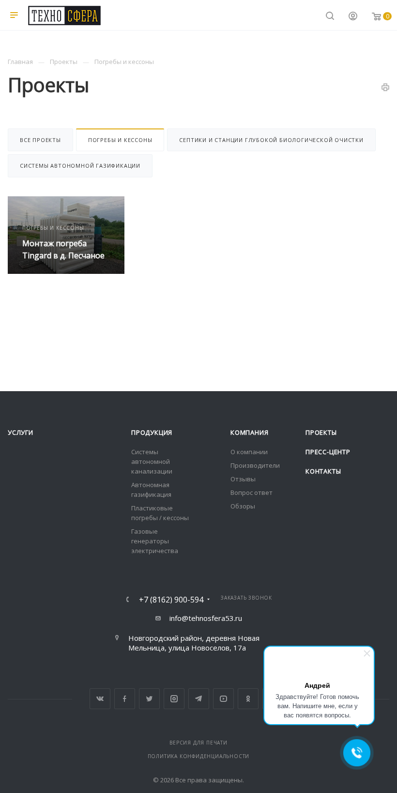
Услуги (20, 432)
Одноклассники (248, 698)
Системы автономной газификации (80, 165)
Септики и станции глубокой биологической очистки (271, 139)
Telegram (198, 698)
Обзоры (242, 506)
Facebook (124, 698)
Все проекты (40, 139)
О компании (249, 451)
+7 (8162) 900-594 (171, 599)
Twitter (149, 698)
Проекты (321, 432)
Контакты (323, 471)
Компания (249, 432)
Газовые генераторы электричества (154, 541)
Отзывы (243, 479)
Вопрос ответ (251, 492)
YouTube (223, 698)
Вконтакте (100, 698)
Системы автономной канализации (151, 461)
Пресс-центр (328, 451)
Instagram (174, 698)
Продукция (151, 432)
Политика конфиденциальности (199, 756)
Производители (255, 465)
